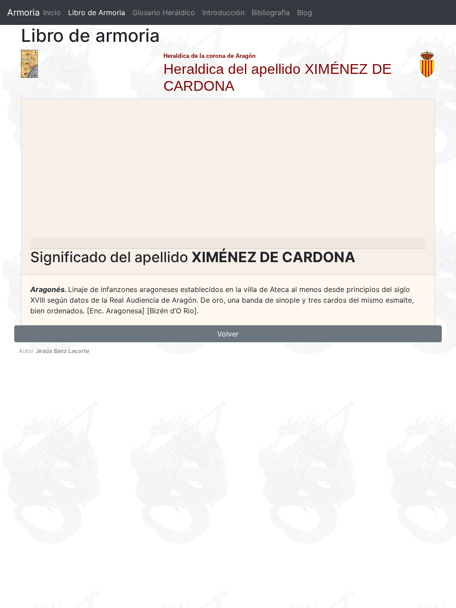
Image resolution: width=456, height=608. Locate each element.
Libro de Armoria (98, 12)
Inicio (52, 12)
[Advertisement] (228, 171)
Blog (304, 12)
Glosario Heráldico (163, 12)
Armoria (23, 12)
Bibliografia (271, 12)
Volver (228, 333)
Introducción (223, 12)
